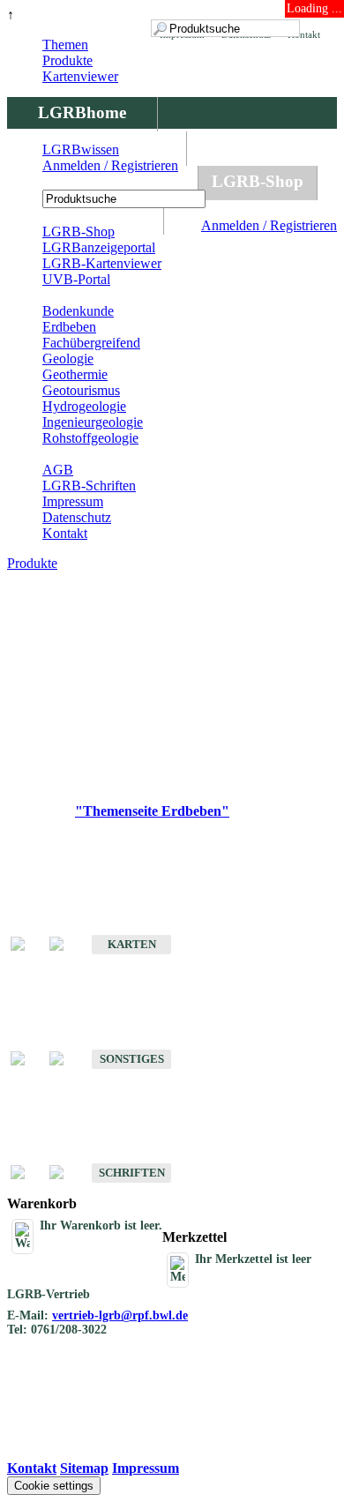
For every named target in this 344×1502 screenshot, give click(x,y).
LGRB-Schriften (89, 485)
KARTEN (132, 944)
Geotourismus (81, 390)
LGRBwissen (80, 149)
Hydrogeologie (84, 406)
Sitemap (84, 1468)
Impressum (72, 501)
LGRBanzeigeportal (98, 247)
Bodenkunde (78, 310)
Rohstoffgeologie (90, 437)
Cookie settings (53, 1485)
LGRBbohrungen (102, 181)
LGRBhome (82, 112)
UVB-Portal (76, 279)
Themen (65, 44)
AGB (57, 469)
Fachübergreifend (91, 342)
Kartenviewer (80, 76)
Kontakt (64, 533)
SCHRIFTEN (132, 1172)
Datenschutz (76, 517)
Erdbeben (69, 326)
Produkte (67, 60)
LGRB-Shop (257, 181)
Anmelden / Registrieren (269, 225)
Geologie (67, 358)
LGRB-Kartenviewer (101, 263)
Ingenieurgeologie (92, 422)
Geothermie (75, 374)
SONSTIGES (132, 1058)
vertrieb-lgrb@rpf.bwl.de (120, 1315)
